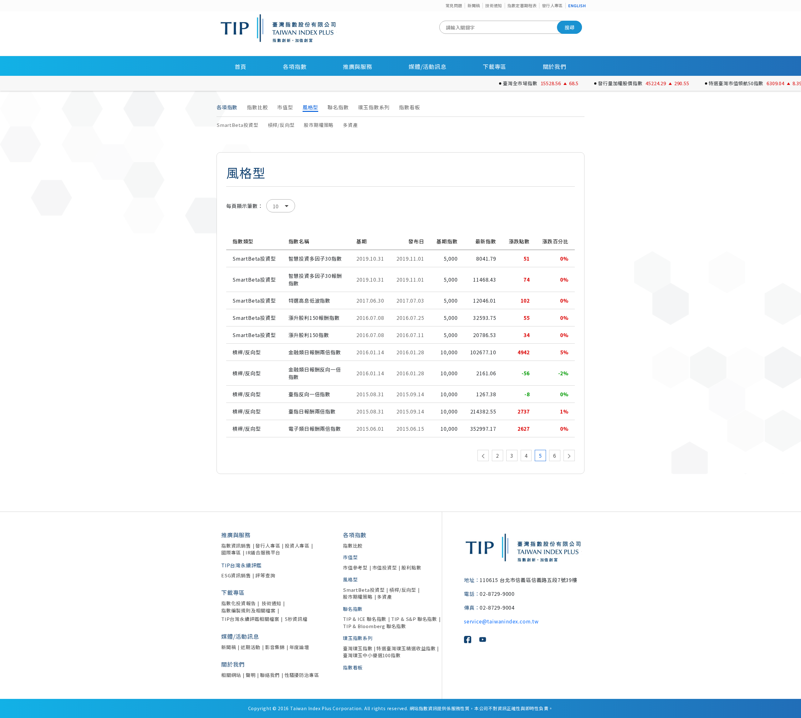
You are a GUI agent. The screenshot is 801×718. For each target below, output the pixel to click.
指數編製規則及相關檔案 (248, 610)
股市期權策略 (319, 125)
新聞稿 (473, 5)
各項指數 (294, 66)
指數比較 (257, 107)
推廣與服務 (357, 66)
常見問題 (454, 5)
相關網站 (231, 675)
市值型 (285, 107)
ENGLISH (577, 5)
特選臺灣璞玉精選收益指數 (406, 648)
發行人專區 (552, 5)
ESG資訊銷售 (236, 575)
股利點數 (411, 567)
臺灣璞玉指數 (358, 648)
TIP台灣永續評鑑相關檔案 (250, 619)
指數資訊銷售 (236, 545)
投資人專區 (297, 545)
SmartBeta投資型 (237, 125)
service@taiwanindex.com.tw (501, 621)
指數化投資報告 (238, 603)
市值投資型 (384, 567)
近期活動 (250, 647)
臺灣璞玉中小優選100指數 (371, 655)
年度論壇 (299, 647)
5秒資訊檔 (296, 619)
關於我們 (554, 66)
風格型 (310, 107)
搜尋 (569, 27)
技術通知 (493, 5)
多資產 (350, 125)
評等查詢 (265, 575)
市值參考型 (355, 567)
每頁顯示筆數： (244, 206)
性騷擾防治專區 (301, 675)
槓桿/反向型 (281, 125)
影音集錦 (275, 647)
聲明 (251, 675)
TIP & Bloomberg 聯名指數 (374, 626)
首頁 (241, 66)
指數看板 (409, 107)
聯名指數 (338, 107)
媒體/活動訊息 (427, 66)
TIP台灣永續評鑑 (241, 565)
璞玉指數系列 (374, 107)
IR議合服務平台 (263, 552)
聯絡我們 (270, 675)
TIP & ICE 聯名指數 (364, 619)
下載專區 (494, 66)
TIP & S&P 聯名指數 (414, 619)
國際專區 (231, 552)
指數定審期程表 (522, 5)
